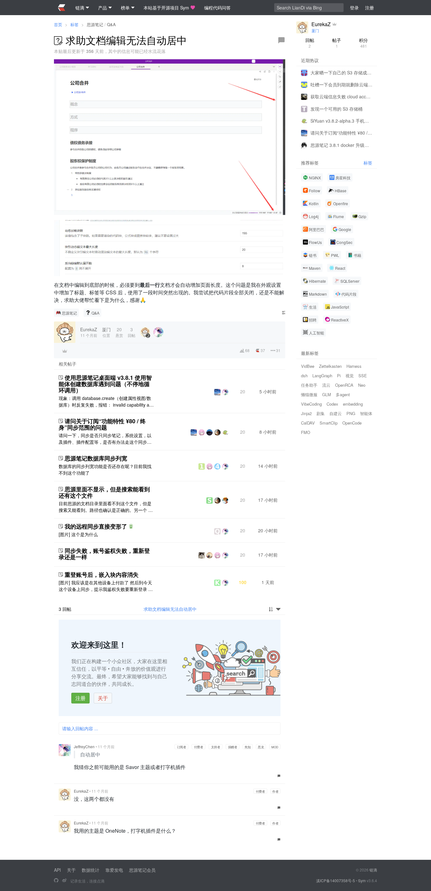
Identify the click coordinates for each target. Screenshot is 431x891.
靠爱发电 (114, 870)
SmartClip (329, 422)
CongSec (344, 242)
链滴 (373, 869)
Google (345, 229)
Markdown (318, 293)
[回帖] (281, 40)
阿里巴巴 (316, 229)
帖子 (336, 43)
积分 (363, 43)
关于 (103, 698)
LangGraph (322, 375)
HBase (340, 190)
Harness (354, 366)
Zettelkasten (330, 366)
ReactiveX (340, 319)
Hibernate (317, 280)
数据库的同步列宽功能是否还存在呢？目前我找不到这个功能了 (105, 469)
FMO (305, 432)
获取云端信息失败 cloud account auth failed (341, 96)
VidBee (307, 366)
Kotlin (314, 203)
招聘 (312, 319)
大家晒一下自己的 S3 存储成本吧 (341, 72)
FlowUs (315, 242)
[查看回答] (131, 526)
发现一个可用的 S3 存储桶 (336, 108)
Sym (362, 880)
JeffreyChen (84, 746)
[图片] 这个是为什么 (78, 534)
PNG (350, 413)
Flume (338, 216)
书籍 (357, 254)
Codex (332, 404)
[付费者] (64, 350)
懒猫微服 (309, 394)
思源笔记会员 (142, 870)
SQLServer (349, 280)
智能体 (366, 413)
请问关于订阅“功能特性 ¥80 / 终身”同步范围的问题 (102, 424)
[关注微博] (64, 880)
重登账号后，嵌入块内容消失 (102, 574)
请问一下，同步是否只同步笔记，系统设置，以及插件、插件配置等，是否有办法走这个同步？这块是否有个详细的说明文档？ (105, 438)
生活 (312, 306)
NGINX (315, 177)
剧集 (320, 413)
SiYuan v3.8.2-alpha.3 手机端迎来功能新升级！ (341, 120)
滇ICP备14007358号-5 (335, 880)
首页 (58, 24)
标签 (74, 24)
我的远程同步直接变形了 (96, 526)
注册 (80, 698)
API (57, 870)
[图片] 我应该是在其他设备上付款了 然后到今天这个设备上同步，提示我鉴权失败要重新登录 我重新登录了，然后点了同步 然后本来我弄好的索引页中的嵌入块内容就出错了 (106, 586)
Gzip (362, 216)
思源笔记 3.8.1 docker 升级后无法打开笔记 (341, 145)
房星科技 (343, 177)
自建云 (335, 413)
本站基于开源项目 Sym (166, 7)
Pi (339, 375)
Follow (314, 190)
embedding (353, 404)
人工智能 (316, 332)
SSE (362, 375)
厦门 (315, 30)
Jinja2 (306, 413)
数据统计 (90, 870)
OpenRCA (344, 385)
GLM (326, 394)
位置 (106, 332)
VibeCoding (311, 404)
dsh (304, 375)
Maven (315, 267)
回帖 (309, 43)
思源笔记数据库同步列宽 (96, 458)
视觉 (349, 375)
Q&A (111, 24)
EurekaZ (81, 791)
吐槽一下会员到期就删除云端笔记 (341, 84)
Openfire (340, 203)
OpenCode (352, 422)
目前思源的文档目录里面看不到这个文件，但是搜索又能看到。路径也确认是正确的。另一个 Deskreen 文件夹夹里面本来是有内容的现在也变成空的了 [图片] (106, 506)
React (340, 267)
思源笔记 (95, 24)
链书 (312, 254)
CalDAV (308, 422)
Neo (361, 385)
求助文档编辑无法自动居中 (170, 609)
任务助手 (309, 385)
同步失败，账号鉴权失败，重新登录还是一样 (104, 554)
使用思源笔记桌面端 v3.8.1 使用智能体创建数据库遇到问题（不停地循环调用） (105, 383)
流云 (326, 385)
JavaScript (340, 306)
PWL (335, 254)
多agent (343, 394)
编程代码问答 (217, 7)
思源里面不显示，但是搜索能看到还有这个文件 (104, 492)
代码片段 (349, 293)
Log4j (314, 216)
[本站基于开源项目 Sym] (56, 880)
